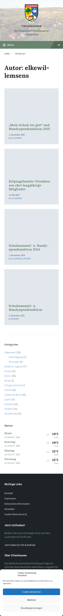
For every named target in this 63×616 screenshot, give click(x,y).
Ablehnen (31, 600)
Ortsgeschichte (12, 385)
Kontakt (8, 493)
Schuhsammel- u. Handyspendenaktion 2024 (28, 248)
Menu (10, 45)
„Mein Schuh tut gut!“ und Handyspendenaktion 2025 (29, 127)
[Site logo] (31, 20)
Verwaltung (10, 413)
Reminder (14, 361)
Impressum (10, 498)
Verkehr (8, 408)
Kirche (7, 371)
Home (7, 53)
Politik (7, 390)
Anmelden (9, 509)
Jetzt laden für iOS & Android (19, 545)
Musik (7, 380)
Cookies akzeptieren (31, 591)
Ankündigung (16, 357)
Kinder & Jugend (13, 366)
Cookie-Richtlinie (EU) (15, 514)
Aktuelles (20, 53)
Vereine (27, 258)
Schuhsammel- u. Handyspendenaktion (25, 308)
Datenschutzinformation (17, 503)
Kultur (7, 376)
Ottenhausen (31, 26)
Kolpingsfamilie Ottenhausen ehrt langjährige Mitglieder (30, 185)
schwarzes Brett (12, 394)
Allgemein (16, 138)
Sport (7, 399)
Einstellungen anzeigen (31, 608)
